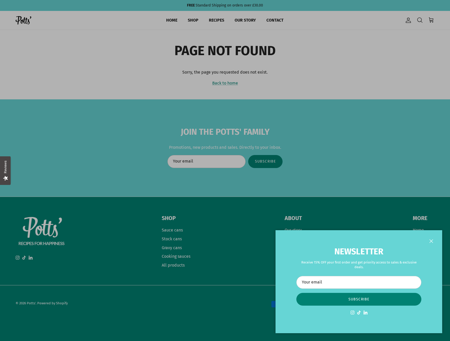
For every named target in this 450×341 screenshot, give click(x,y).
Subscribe (358, 299)
